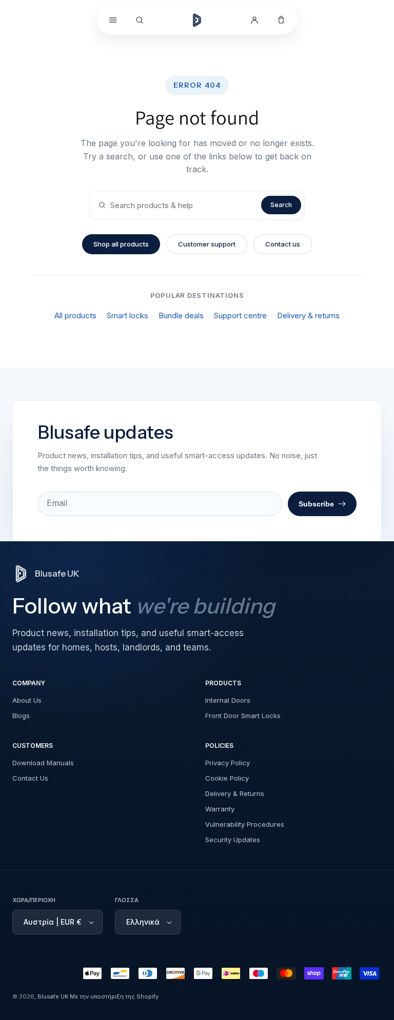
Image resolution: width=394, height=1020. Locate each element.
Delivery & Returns (234, 793)
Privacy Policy (227, 763)
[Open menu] (113, 20)
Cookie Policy (227, 778)
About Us (27, 700)
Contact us (282, 244)
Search (281, 205)
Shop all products (121, 244)
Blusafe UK (52, 996)
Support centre (240, 315)
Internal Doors (227, 700)
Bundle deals (181, 315)
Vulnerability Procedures (244, 824)
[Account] (254, 20)
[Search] (139, 20)
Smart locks (127, 315)
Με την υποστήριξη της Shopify (114, 996)
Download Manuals (43, 763)
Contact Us (30, 778)
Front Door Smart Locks (243, 715)
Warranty (219, 809)
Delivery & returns (308, 315)
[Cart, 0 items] (281, 20)
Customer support (206, 244)
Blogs (21, 715)
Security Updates (232, 839)
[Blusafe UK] (197, 20)
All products (75, 315)
